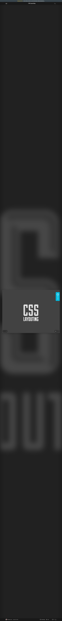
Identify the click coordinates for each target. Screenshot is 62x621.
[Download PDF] (56, 619)
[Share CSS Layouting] (50, 619)
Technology (43, 619)
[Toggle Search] (55, 3)
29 (53, 619)
